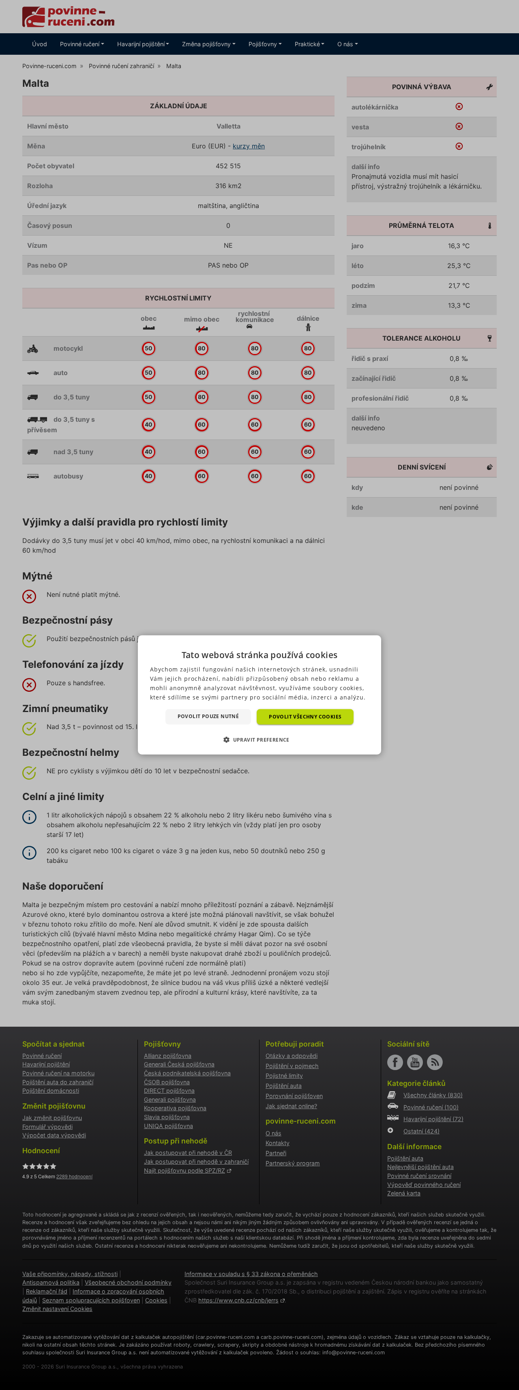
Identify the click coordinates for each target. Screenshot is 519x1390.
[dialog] (259, 695)
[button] (259, 739)
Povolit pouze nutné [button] (208, 716)
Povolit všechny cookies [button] (305, 716)
